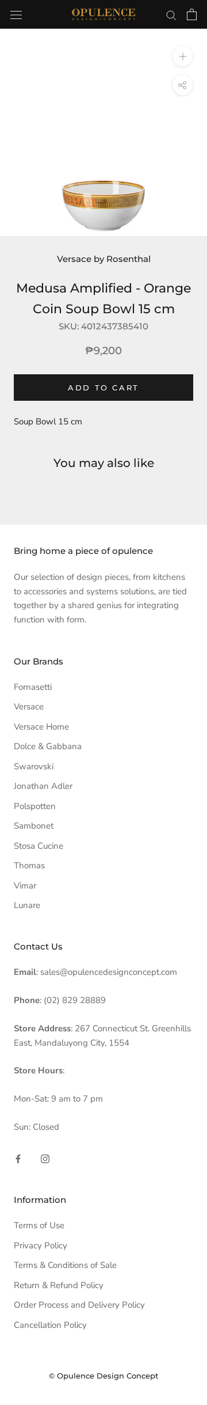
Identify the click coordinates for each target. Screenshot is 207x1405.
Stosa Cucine (38, 846)
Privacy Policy (40, 1245)
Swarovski (33, 766)
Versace (29, 706)
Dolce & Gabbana (48, 746)
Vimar (25, 885)
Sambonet (33, 825)
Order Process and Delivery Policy (79, 1305)
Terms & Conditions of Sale (65, 1265)
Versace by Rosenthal (104, 258)
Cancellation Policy (50, 1325)
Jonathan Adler (43, 786)
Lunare (27, 905)
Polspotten (35, 806)
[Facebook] (18, 1159)
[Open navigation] (16, 14)
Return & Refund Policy (58, 1285)
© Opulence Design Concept (103, 1375)
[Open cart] (192, 14)
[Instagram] (45, 1159)
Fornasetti (33, 687)
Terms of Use (39, 1225)
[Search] (171, 15)
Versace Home (41, 726)
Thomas (29, 865)
